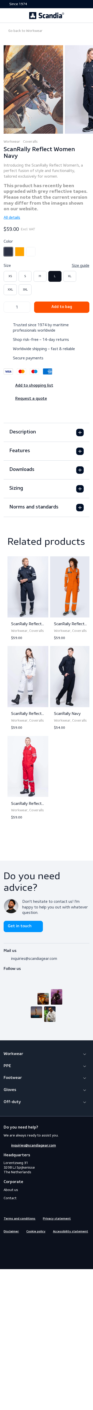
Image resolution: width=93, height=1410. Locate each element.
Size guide (80, 265)
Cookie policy (35, 1231)
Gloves (10, 1090)
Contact (10, 1198)
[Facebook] (6, 975)
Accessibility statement (70, 1231)
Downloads (21, 469)
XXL (10, 289)
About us (11, 1190)
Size (46, 265)
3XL (25, 289)
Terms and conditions (19, 1218)
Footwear (13, 1078)
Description (22, 432)
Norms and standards (33, 507)
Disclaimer (11, 1231)
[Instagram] (16, 975)
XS (10, 276)
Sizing (16, 488)
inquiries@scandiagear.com (34, 958)
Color (8, 241)
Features (19, 450)
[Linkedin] (25, 1242)
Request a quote (31, 399)
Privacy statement (57, 1218)
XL (69, 276)
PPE (7, 1066)
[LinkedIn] (25, 975)
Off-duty (12, 1102)
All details (12, 217)
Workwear (25, 31)
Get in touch (20, 926)
